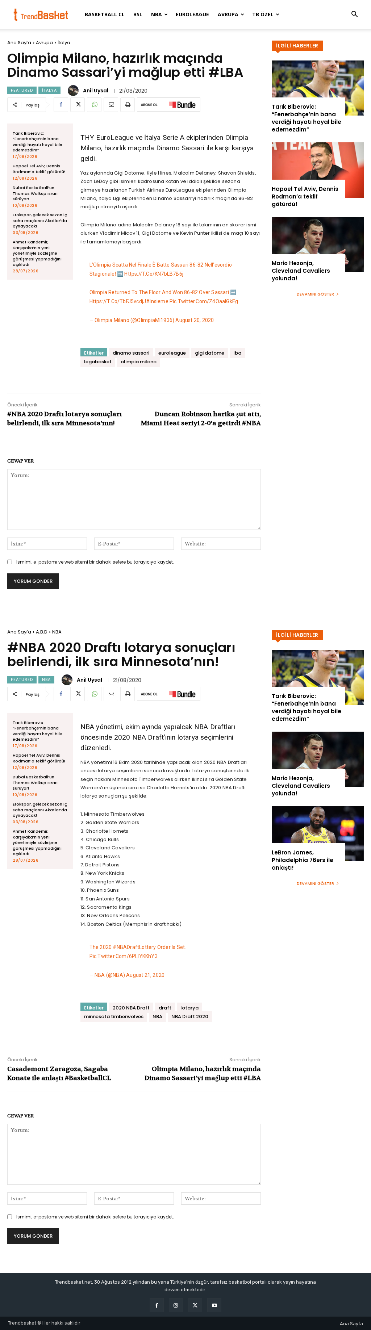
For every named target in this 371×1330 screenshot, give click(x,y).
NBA (156, 14)
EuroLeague (192, 14)
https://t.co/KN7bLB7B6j (153, 274)
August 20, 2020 (194, 320)
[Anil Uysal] (74, 90)
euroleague (172, 353)
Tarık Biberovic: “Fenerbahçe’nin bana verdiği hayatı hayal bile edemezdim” (37, 141)
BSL (137, 14)
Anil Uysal (95, 90)
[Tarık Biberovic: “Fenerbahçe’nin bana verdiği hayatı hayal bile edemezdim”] (318, 88)
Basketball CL (105, 14)
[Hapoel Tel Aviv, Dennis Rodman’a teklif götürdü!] (318, 169)
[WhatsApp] (94, 104)
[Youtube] (214, 1305)
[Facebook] (61, 104)
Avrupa (228, 14)
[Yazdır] (127, 104)
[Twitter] (77, 104)
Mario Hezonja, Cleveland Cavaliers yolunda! (301, 270)
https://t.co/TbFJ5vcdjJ (117, 301)
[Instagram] (176, 1305)
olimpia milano (139, 361)
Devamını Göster (315, 294)
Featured (22, 90)
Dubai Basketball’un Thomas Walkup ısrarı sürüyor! (35, 193)
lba (237, 353)
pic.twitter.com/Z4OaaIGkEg (204, 301)
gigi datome (209, 353)
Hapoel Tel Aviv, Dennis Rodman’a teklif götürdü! (39, 168)
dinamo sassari (131, 353)
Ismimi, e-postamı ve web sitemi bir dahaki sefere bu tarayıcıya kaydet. (95, 562)
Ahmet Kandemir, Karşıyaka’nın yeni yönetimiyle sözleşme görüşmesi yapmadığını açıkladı (37, 253)
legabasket (98, 361)
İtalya (64, 42)
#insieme (157, 301)
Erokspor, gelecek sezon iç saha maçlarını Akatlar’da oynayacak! (40, 220)
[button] (354, 15)
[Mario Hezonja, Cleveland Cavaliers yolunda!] (318, 244)
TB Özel (263, 14)
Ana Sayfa (19, 42)
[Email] (111, 104)
